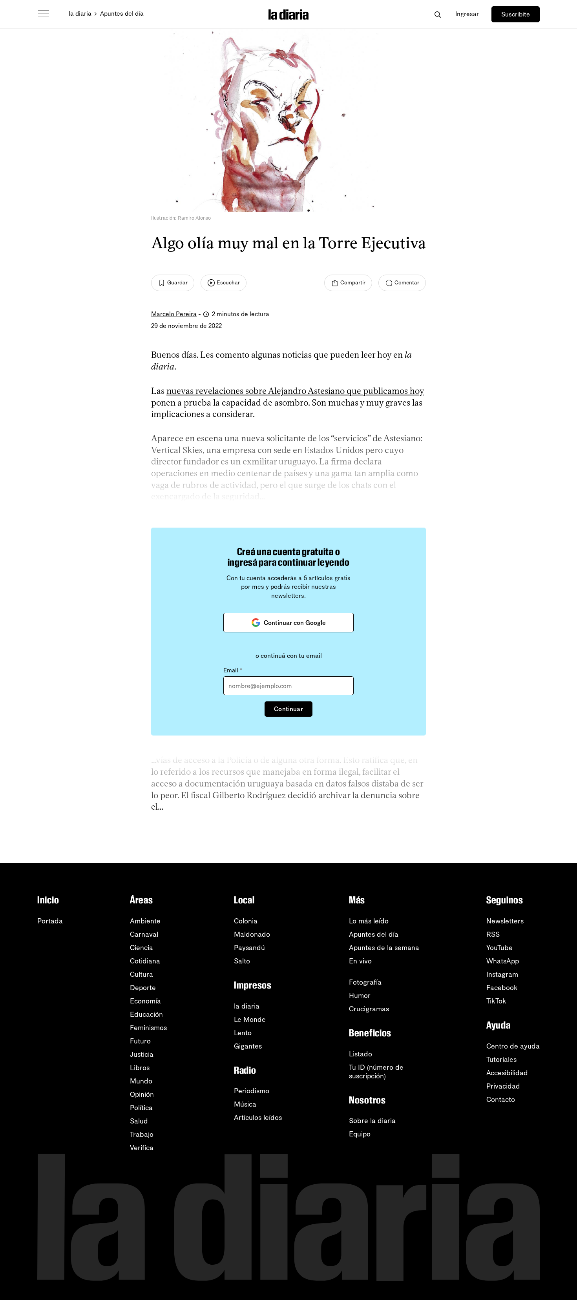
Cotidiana (145, 961)
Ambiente (145, 921)
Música (245, 1104)
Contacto (500, 1099)
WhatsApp (502, 961)
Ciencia (141, 947)
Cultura (141, 974)
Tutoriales (501, 1059)
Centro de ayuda (513, 1046)
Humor (360, 995)
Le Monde (250, 1019)
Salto (242, 961)
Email (232, 670)
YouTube (499, 947)
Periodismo (251, 1091)
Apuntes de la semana (384, 947)
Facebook (502, 987)
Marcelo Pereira (174, 314)
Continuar (288, 709)
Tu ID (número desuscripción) (376, 1071)
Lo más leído (369, 921)
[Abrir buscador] (437, 14)
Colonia (245, 921)
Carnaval (144, 934)
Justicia (141, 1054)
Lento (243, 1033)
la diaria (80, 13)
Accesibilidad (507, 1073)
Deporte (143, 987)
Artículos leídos (258, 1117)
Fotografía (365, 982)
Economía (145, 1001)
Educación (146, 1014)
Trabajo (141, 1134)
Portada (50, 921)
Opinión (142, 1094)
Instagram (502, 974)
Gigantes (248, 1046)
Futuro (140, 1041)
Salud (139, 1121)
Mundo (141, 1081)
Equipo (360, 1134)
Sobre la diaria (372, 1120)
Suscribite (515, 14)
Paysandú (249, 947)
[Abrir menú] (43, 14)
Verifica (141, 1147)
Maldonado (252, 934)
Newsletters (505, 921)
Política (141, 1107)
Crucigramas (369, 1009)
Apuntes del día (122, 13)
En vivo (360, 961)
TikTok (496, 1001)
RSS (493, 934)
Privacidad (503, 1086)
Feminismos (148, 1027)
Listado (360, 1054)
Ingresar (467, 14)
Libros (140, 1067)
